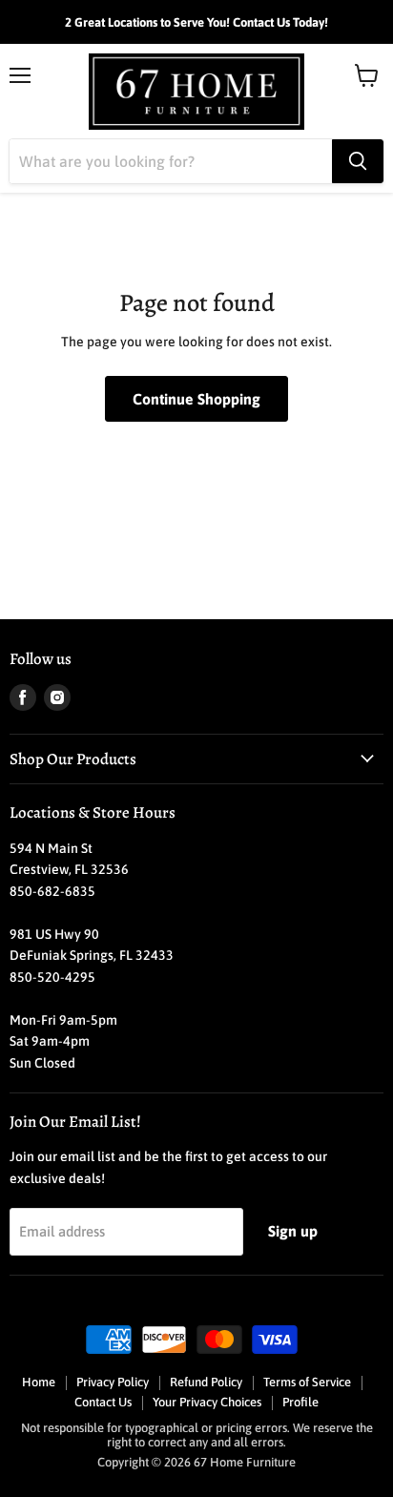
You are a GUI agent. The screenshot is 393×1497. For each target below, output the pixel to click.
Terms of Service (307, 1382)
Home (38, 1382)
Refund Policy (206, 1382)
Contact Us (103, 1402)
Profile (300, 1402)
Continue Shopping (196, 398)
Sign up (293, 1230)
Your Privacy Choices (207, 1402)
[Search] (357, 161)
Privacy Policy (112, 1382)
